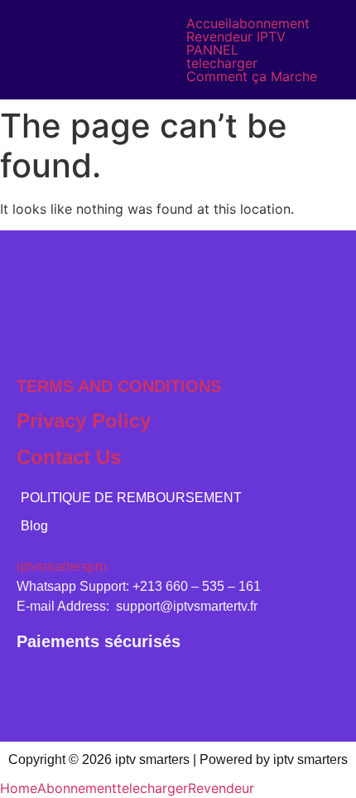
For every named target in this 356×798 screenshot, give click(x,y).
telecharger (221, 63)
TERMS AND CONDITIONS (119, 386)
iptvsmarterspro (62, 566)
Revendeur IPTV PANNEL (236, 43)
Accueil (209, 23)
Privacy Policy (84, 420)
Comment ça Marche (251, 76)
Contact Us (69, 457)
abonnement (271, 23)
